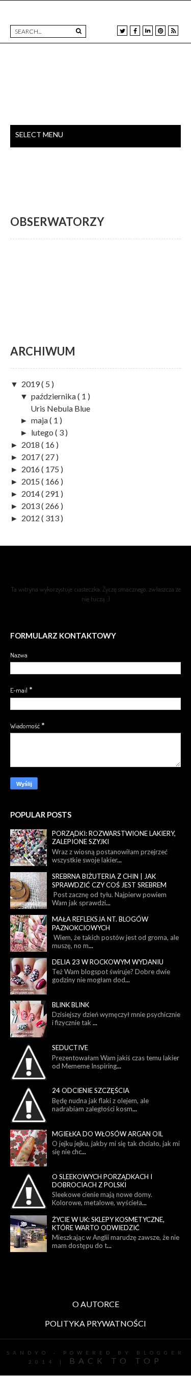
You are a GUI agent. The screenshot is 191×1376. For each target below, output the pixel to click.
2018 (31, 444)
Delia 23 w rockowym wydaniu (107, 962)
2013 (31, 506)
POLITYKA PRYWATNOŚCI (95, 1323)
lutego (43, 432)
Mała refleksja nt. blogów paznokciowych (100, 923)
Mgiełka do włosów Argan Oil (107, 1134)
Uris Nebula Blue (60, 408)
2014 (31, 493)
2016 (31, 469)
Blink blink (70, 1005)
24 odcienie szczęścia (90, 1090)
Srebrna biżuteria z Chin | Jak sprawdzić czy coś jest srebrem (109, 880)
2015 (31, 481)
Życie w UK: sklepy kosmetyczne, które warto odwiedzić (108, 1223)
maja (40, 420)
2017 (31, 457)
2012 (31, 518)
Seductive (70, 1047)
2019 (31, 384)
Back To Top (115, 1360)
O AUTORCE (95, 1304)
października (54, 396)
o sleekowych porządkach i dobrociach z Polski (102, 1181)
